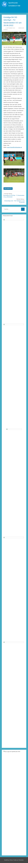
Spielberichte (8, 188)
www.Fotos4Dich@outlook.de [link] (14, 147)
